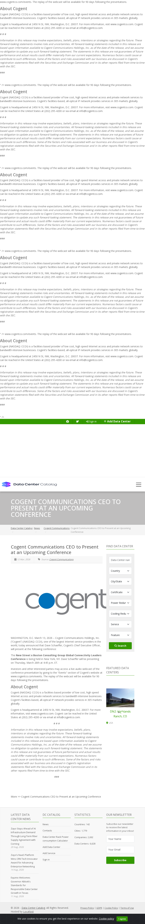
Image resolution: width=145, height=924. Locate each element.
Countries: (79, 824)
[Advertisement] (72, 451)
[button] (119, 712)
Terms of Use (127, 907)
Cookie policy (106, 918)
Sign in (92, 421)
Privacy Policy (87, 907)
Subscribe (120, 860)
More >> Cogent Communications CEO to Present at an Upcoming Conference (56, 796)
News (46, 824)
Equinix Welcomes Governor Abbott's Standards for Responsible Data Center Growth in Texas (24, 885)
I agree (122, 918)
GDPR (99, 907)
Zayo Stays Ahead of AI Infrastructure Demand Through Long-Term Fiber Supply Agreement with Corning (24, 836)
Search (121, 645)
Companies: (81, 837)
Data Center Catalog (33, 907)
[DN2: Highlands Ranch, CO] (120, 697)
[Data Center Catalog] (29, 484)
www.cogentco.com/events (26, 676)
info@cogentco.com (91, 28)
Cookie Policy (111, 907)
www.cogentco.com (122, 24)
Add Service (49, 853)
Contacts (47, 830)
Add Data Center (118, 421)
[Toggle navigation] (138, 484)
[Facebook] (67, 421)
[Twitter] (77, 421)
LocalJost (28, 911)
